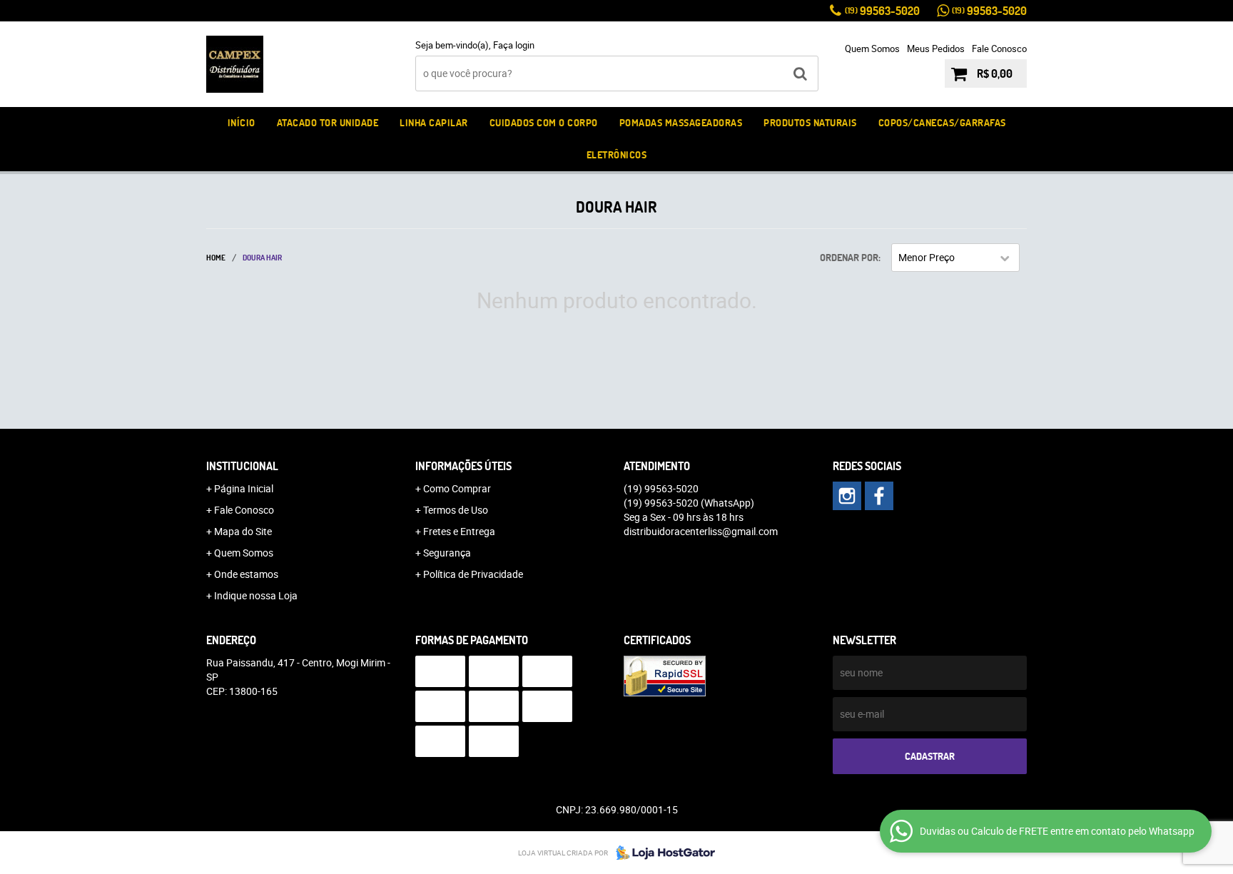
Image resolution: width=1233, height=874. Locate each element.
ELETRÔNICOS (617, 154)
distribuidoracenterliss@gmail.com (701, 531)
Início (241, 122)
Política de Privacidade (473, 574)
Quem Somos (872, 48)
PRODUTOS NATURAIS (810, 122)
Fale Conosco (999, 48)
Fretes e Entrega (459, 531)
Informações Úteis (463, 466)
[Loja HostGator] (661, 852)
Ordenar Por (849, 257)
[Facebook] (879, 496)
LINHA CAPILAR (434, 122)
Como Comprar (457, 488)
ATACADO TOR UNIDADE (328, 122)
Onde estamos (246, 574)
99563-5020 (882, 11)
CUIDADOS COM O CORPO (543, 122)
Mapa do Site (243, 531)
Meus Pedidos (936, 48)
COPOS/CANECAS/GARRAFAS (942, 122)
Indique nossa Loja (256, 595)
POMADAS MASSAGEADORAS (681, 122)
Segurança (447, 552)
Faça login (513, 45)
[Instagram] (847, 496)
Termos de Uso (455, 510)
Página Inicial (243, 488)
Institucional (242, 466)
